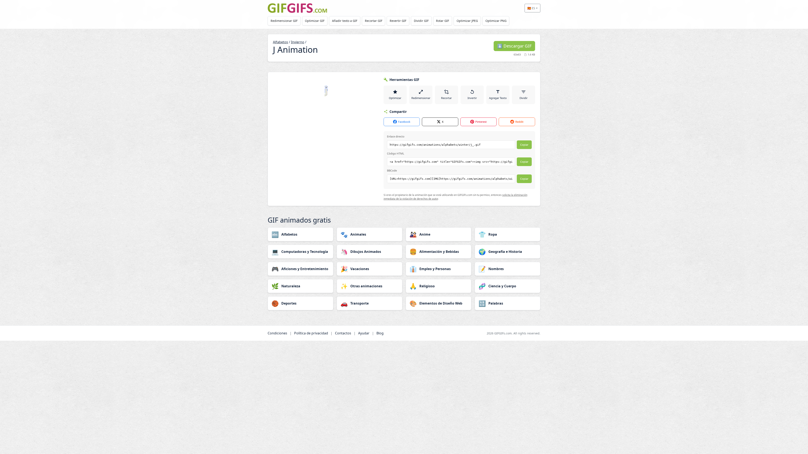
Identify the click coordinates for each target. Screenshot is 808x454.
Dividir (524, 98)
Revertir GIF (398, 21)
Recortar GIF (373, 21)
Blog (380, 333)
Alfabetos (280, 42)
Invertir (472, 98)
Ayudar (363, 333)
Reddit (519, 122)
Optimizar (395, 98)
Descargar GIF (514, 46)
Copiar (524, 144)
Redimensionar (420, 98)
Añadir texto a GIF (344, 21)
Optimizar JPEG (467, 21)
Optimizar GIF (314, 21)
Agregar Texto (498, 98)
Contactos (343, 333)
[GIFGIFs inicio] (297, 8)
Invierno (297, 42)
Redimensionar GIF (284, 21)
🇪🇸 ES (531, 8)
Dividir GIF (421, 21)
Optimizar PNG (495, 21)
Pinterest (481, 122)
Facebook (404, 122)
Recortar (446, 98)
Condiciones (277, 333)
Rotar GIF (442, 21)
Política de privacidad (311, 333)
